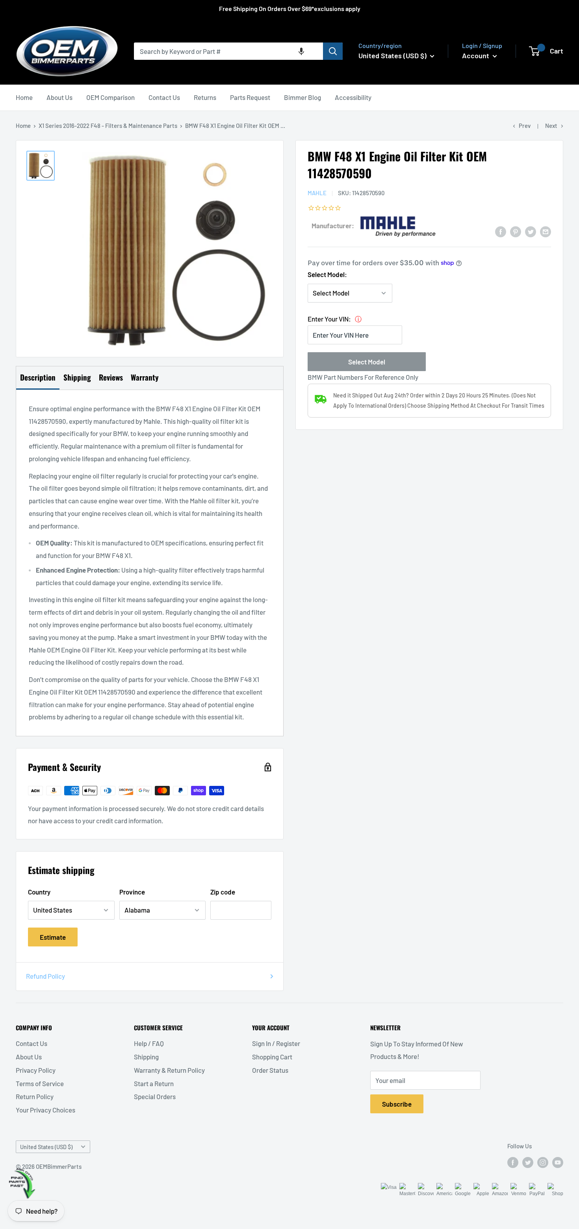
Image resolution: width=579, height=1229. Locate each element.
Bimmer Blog (302, 97)
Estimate (53, 937)
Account (476, 55)
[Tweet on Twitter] (530, 231)
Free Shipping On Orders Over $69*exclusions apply (289, 8)
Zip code (222, 892)
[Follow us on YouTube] (557, 1162)
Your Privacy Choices (45, 1110)
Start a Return (154, 1083)
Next (551, 125)
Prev (525, 125)
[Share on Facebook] (500, 231)
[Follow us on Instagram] (542, 1162)
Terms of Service (40, 1083)
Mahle (317, 192)
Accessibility (353, 97)
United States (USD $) (46, 1147)
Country (39, 892)
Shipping (146, 1057)
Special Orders (155, 1096)
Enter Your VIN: (329, 319)
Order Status (270, 1070)
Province (132, 892)
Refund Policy (45, 976)
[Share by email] (545, 231)
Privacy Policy (36, 1070)
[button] (301, 51)
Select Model (366, 361)
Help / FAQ (149, 1043)
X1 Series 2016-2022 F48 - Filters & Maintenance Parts (108, 125)
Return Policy (35, 1096)
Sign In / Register (276, 1043)
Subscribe (397, 1104)
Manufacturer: (333, 225)
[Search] (333, 51)
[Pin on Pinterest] (515, 231)
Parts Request (250, 97)
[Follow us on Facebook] (512, 1162)
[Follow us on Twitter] (527, 1162)
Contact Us (164, 97)
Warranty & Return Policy (169, 1070)
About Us (59, 97)
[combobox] (228, 51)
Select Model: (327, 274)
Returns (205, 97)
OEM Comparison (110, 97)
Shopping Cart (272, 1057)
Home (24, 97)
